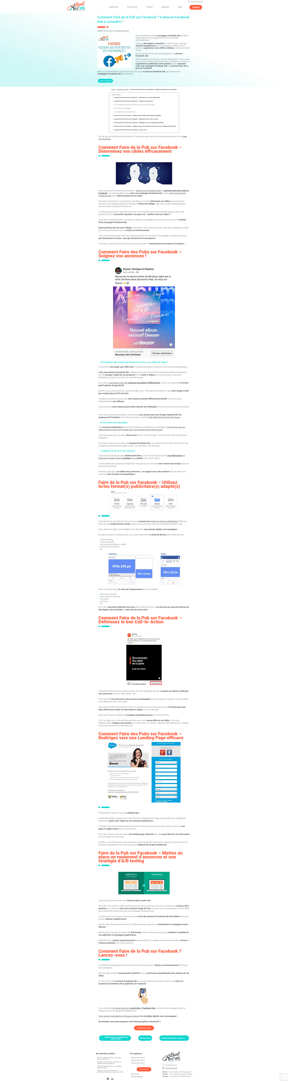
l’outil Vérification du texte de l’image (163, 417)
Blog (180, 7)
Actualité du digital (122, 89)
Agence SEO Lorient (137, 1063)
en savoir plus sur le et (133, 1008)
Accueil (113, 89)
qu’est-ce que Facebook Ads (148, 190)
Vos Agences (136, 1053)
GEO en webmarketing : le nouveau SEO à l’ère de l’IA (109, 1058)
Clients (149, 7)
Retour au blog (145, 1038)
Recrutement (144, 1069)
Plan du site (135, 1074)
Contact (195, 7)
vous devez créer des (134, 383)
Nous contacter (171, 1068)
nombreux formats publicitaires (164, 521)
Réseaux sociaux (105, 81)
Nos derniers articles (105, 1053)
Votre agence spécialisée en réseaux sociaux (118, 1016)
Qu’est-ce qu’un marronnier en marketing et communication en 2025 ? (110, 1072)
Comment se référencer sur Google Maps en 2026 (109, 1067)
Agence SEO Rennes (138, 1060)
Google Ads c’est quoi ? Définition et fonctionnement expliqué (109, 1062)
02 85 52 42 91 (197, 2)
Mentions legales (137, 1077)
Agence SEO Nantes (138, 1058)
